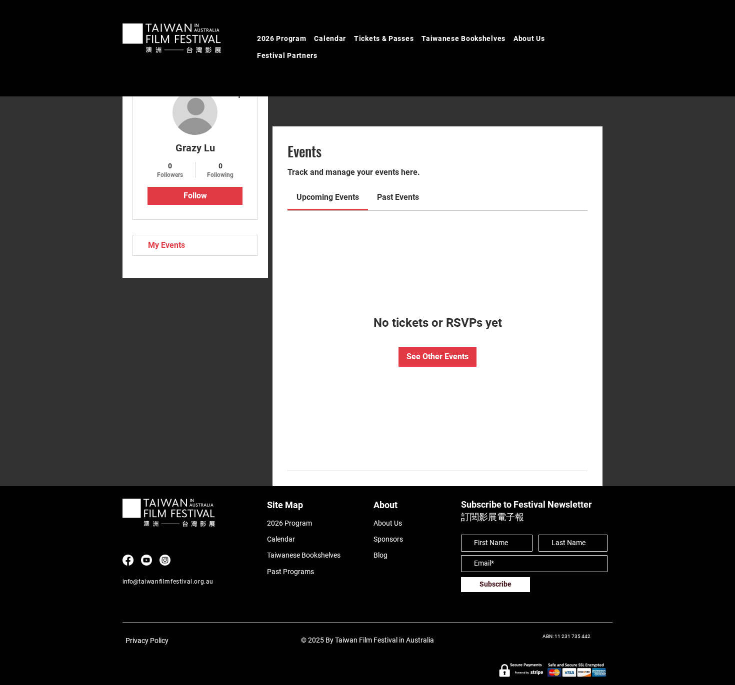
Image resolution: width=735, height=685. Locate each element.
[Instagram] (165, 560)
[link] (327, 197)
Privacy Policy (147, 641)
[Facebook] (128, 560)
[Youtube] (146, 560)
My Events (166, 245)
